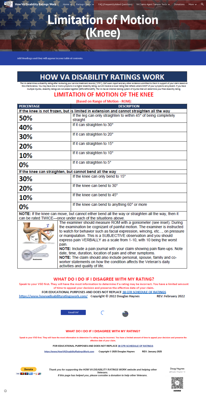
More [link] (191, 4)
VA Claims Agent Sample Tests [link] (151, 4)
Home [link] (66, 4)
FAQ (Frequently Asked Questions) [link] (115, 4)
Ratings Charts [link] (83, 4)
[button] (202, 4)
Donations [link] (179, 4)
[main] (103, 26)
